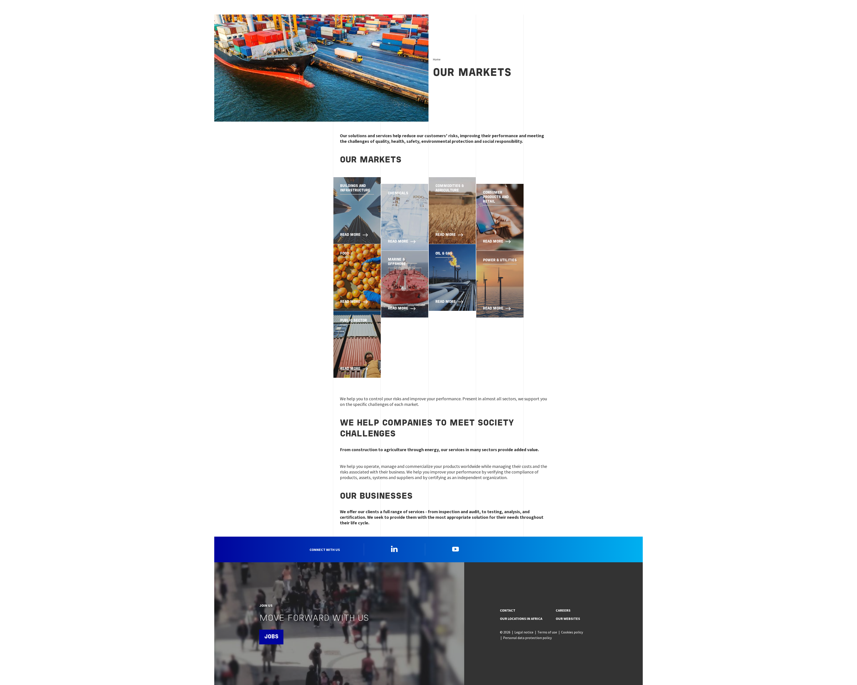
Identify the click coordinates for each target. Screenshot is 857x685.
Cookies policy (572, 632)
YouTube (455, 549)
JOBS (271, 636)
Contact (507, 610)
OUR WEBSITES (568, 618)
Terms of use (547, 632)
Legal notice (523, 632)
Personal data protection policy (527, 637)
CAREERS (563, 610)
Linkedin (394, 549)
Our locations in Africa (521, 618)
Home (436, 59)
